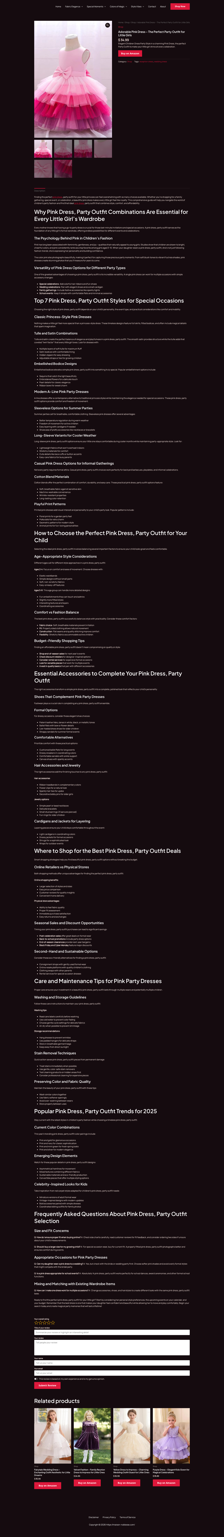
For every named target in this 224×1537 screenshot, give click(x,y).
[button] (81, 6)
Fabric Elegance (72, 6)
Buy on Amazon (130, 53)
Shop (127, 22)
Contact (152, 6)
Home (58, 6)
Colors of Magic (117, 6)
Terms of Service (127, 1517)
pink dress (57, 197)
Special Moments (95, 6)
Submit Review (47, 1385)
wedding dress (160, 61)
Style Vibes (136, 6)
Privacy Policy (109, 1517)
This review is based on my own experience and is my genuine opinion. (72, 1378)
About (163, 6)
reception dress (146, 61)
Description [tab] (39, 190)
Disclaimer (94, 1517)
